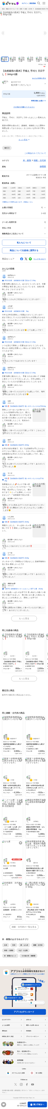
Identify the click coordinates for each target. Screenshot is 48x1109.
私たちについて (24, 243)
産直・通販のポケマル (8, 9)
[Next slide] (44, 33)
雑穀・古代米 (28, 9)
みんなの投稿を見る (39, 78)
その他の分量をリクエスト (24, 107)
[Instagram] (21, 1084)
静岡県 (43, 166)
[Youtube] (32, 1084)
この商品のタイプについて (35, 153)
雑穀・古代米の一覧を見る (24, 927)
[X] (15, 1084)
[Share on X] (26, 259)
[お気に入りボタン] (20, 636)
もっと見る (24, 618)
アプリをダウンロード (24, 1012)
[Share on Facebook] (21, 258)
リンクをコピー (39, 259)
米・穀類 (19, 9)
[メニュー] (44, 3)
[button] (24, 83)
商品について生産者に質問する (24, 250)
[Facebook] (27, 1084)
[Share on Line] (30, 258)
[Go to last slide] (3, 33)
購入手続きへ (38, 1104)
